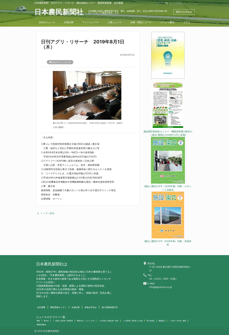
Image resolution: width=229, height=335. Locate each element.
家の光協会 (151, 321)
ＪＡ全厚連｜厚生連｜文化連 (132, 321)
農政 (38, 321)
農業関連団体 (41, 324)
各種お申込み (91, 307)
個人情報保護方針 (110, 307)
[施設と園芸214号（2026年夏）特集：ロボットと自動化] (167, 161)
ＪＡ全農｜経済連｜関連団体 (63, 321)
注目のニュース (47, 22)
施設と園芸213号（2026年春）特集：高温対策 (167, 243)
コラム (186, 22)
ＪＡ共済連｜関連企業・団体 (108, 321)
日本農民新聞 (41, 2)
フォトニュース (90, 22)
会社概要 (118, 2)
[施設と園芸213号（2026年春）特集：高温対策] (167, 216)
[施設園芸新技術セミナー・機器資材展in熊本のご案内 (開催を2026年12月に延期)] (167, 106)
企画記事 (68, 22)
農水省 (46, 321)
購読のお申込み (184, 11)
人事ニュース (114, 22)
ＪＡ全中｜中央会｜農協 (177, 321)
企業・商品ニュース (140, 22)
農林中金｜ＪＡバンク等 (85, 321)
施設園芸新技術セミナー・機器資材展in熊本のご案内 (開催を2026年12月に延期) (167, 133)
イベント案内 (167, 22)
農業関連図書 (105, 2)
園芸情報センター (85, 2)
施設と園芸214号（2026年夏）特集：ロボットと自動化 (167, 188)
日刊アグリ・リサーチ (62, 2)
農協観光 (162, 321)
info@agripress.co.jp (160, 287)
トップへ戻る (45, 213)
